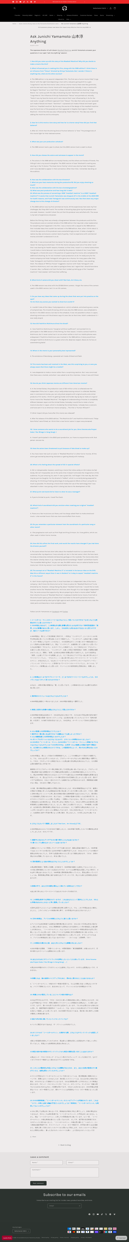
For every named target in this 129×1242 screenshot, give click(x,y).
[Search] (15, 8)
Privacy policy (54, 1237)
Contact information (86, 1237)
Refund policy (45, 1237)
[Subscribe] (79, 1206)
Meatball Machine (64, 50)
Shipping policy (75, 1237)
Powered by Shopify (34, 1237)
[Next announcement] (85, 2)
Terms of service (64, 1237)
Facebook (55, 611)
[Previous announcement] (44, 2)
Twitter (65, 611)
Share (34, 1136)
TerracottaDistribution (23, 1237)
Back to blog (66, 1145)
